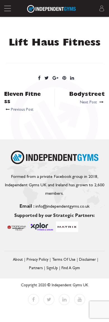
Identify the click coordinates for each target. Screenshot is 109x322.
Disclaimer (87, 260)
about (18, 260)
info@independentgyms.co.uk (54, 207)
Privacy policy (37, 260)
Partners (36, 268)
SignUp (52, 268)
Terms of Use (63, 260)
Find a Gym (70, 268)
